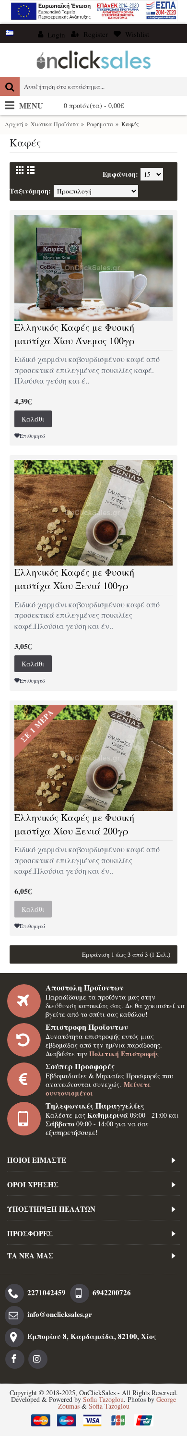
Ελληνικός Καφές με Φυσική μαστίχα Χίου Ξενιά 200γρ (74, 824)
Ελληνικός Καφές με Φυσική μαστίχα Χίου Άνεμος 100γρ (74, 334)
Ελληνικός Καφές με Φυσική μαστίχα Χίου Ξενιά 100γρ (74, 579)
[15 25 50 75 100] (156, 174)
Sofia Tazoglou (103, 1399)
